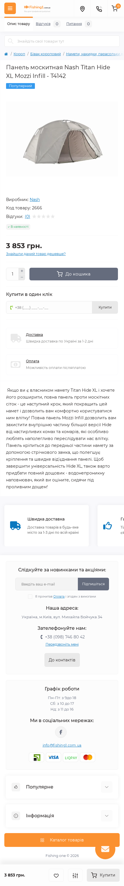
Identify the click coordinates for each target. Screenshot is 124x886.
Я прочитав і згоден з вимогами (65, 596)
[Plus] (22, 271)
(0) (27, 217)
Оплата (32, 361)
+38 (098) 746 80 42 (65, 637)
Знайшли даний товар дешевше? (36, 254)
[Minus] (22, 277)
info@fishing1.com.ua (62, 745)
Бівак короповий (45, 54)
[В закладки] (56, 875)
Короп (19, 54)
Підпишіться (93, 584)
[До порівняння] (75, 875)
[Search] (10, 41)
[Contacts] (99, 8)
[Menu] (10, 8)
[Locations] (82, 8)
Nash (35, 199)
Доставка (34, 334)
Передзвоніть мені (62, 644)
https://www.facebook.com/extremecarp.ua (61, 732)
